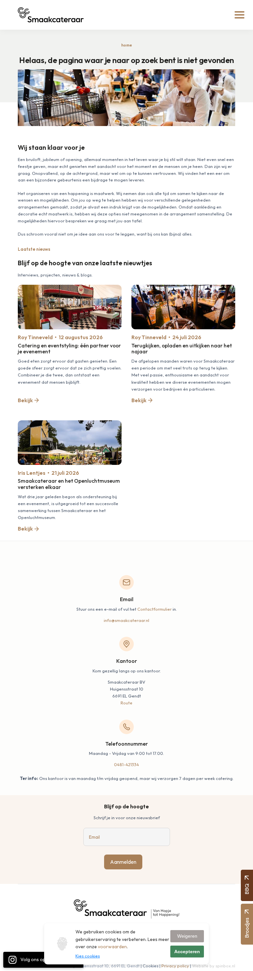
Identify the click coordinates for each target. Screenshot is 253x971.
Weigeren (187, 936)
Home (126, 45)
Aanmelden (123, 861)
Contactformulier (154, 609)
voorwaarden (112, 947)
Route (126, 702)
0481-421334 (126, 764)
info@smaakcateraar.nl (126, 620)
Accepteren (187, 951)
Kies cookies (87, 955)
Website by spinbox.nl (213, 965)
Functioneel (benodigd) (103, 962)
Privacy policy (175, 965)
